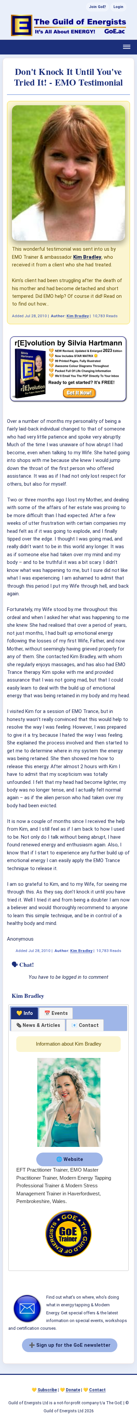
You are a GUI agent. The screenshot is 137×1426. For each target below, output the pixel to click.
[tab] (24, 1013)
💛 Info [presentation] (24, 1013)
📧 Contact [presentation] (85, 1025)
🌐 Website (69, 1159)
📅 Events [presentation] (56, 1013)
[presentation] (38, 1025)
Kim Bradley (78, 316)
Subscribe (47, 1390)
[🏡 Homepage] (68, 25)
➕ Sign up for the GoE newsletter (69, 1345)
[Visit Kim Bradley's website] (68, 1147)
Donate (73, 1390)
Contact (97, 1390)
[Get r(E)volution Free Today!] (68, 402)
